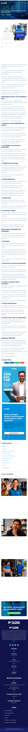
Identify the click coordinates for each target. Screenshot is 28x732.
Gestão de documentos (8, 451)
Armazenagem (6, 467)
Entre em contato (5, 356)
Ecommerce (5, 460)
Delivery (4, 465)
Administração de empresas (9, 456)
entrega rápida (4, 72)
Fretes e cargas (6, 453)
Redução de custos (7, 458)
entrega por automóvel (9, 335)
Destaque (4, 446)
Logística (4, 449)
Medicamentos (6, 463)
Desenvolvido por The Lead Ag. (19, 729)
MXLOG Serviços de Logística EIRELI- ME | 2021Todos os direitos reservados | (13, 729)
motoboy (24, 64)
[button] (26, 3)
